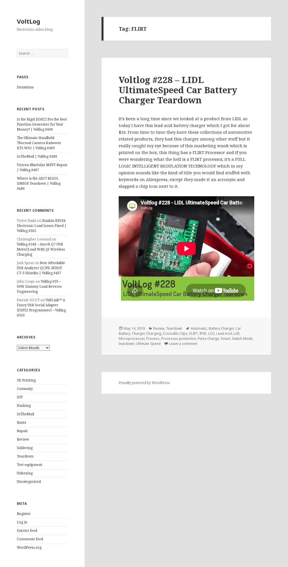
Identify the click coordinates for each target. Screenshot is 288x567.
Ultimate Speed (148, 343)
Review (23, 439)
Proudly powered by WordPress (144, 382)
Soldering (25, 447)
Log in (22, 522)
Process (152, 338)
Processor (169, 338)
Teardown (25, 456)
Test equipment (29, 464)
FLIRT (193, 333)
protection (187, 338)
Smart (225, 338)
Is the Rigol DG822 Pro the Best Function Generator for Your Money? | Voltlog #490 (42, 124)
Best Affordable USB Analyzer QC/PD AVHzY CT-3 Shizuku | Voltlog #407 (41, 267)
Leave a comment (183, 343)
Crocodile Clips (175, 333)
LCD (211, 333)
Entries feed (27, 530)
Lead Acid (224, 333)
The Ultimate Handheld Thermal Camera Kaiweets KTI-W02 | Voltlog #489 (39, 142)
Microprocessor (132, 338)
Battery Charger (221, 328)
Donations (25, 87)
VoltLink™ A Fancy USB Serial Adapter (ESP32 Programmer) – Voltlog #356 (41, 308)
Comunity (25, 388)
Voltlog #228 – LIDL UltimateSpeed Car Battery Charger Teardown (178, 90)
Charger (138, 333)
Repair (22, 430)
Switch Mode (242, 338)
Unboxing (25, 473)
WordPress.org (29, 547)
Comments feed (30, 539)
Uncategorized (29, 481)
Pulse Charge (208, 338)
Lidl (236, 333)
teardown (126, 343)
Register (24, 513)
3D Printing (26, 380)
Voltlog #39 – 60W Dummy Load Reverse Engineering (39, 286)
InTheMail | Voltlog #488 (37, 156)
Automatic (199, 328)
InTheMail (25, 414)
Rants (21, 422)
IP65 (202, 333)
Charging (153, 333)
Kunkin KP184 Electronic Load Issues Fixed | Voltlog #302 (41, 225)
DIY (20, 397)
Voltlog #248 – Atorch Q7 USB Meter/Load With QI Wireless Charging (41, 249)
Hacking (24, 405)
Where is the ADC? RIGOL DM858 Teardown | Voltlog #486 (38, 183)
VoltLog (28, 21)
